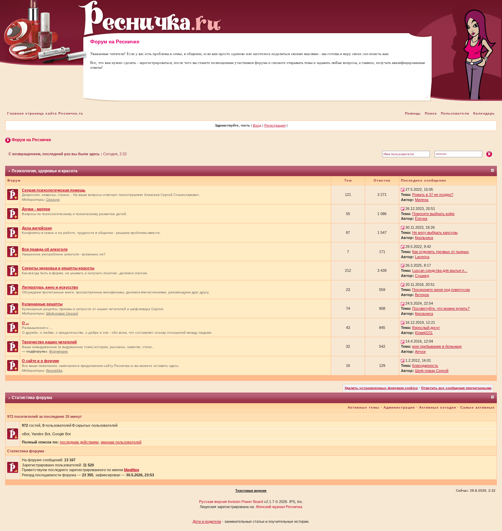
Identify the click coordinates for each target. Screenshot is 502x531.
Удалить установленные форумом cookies (381, 388)
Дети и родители (207, 521)
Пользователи (455, 113)
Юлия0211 (424, 333)
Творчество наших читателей (49, 342)
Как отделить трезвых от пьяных (440, 252)
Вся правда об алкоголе (45, 249)
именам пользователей (121, 442)
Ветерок (422, 295)
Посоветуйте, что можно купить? (441, 308)
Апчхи (420, 351)
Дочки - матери (36, 209)
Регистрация (274, 125)
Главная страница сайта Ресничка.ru (45, 113)
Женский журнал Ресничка (279, 507)
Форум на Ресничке (31, 139)
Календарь (484, 113)
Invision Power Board (245, 502)
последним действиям (79, 442)
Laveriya (422, 257)
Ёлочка (421, 218)
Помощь (413, 113)
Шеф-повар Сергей (62, 313)
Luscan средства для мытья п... (439, 270)
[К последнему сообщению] (402, 189)
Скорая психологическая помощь (53, 190)
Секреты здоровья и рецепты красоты (58, 268)
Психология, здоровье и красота (45, 171)
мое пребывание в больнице (437, 346)
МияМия (131, 470)
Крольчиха (424, 238)
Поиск (431, 113)
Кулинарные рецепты (42, 304)
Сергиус (53, 199)
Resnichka (54, 370)
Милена (421, 200)
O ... (25, 323)
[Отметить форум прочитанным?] (12, 194)
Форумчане (58, 351)
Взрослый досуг (426, 328)
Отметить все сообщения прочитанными (456, 388)
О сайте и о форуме (40, 361)
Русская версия (213, 502)
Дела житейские (37, 228)
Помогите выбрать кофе (433, 214)
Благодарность (425, 365)
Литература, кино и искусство (50, 287)
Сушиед (422, 276)
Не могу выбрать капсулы (435, 232)
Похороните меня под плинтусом (441, 290)
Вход (257, 125)
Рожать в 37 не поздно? (432, 195)
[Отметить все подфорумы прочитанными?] (12, 346)
